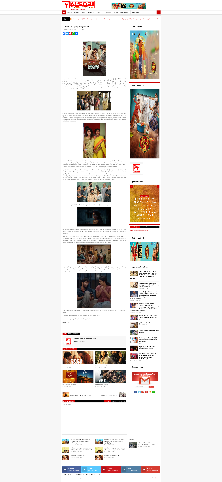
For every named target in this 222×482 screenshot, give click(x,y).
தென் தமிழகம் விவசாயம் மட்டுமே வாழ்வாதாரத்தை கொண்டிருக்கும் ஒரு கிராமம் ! (148, 339)
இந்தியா (76, 12)
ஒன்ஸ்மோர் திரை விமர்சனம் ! (145, 19)
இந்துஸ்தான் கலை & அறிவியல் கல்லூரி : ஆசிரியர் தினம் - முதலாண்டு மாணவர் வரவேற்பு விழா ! (81, 441)
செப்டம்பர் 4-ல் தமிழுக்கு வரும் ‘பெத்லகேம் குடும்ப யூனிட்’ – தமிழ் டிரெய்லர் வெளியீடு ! (112, 19)
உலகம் (83, 12)
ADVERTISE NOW (95, 474)
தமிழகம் (69, 12)
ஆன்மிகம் (107, 12)
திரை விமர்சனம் (76, 333)
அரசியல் (90, 12)
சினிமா (98, 12)
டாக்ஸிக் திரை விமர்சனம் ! (101, 384)
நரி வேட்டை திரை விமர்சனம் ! (147, 323)
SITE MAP (64, 474)
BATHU (158, 478)
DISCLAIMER (78, 474)
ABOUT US (71, 474)
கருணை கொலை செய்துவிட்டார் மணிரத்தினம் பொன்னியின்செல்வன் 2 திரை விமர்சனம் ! (149, 285)
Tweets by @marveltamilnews (139, 230)
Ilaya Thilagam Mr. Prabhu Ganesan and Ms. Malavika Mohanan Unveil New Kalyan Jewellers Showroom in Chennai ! (143, 275)
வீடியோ (116, 12)
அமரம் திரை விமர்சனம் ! (101, 365)
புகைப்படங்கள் (144, 202)
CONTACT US (86, 474)
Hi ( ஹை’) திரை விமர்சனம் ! (69, 384)
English (135, 12)
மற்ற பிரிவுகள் (124, 12)
